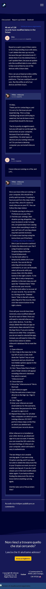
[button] (41, 4)
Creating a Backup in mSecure (23, 241)
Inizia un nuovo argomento (31, 26)
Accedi (8, 503)
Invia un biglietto (23, 558)
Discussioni (6, 20)
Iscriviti (16, 503)
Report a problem (19, 20)
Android (30, 20)
